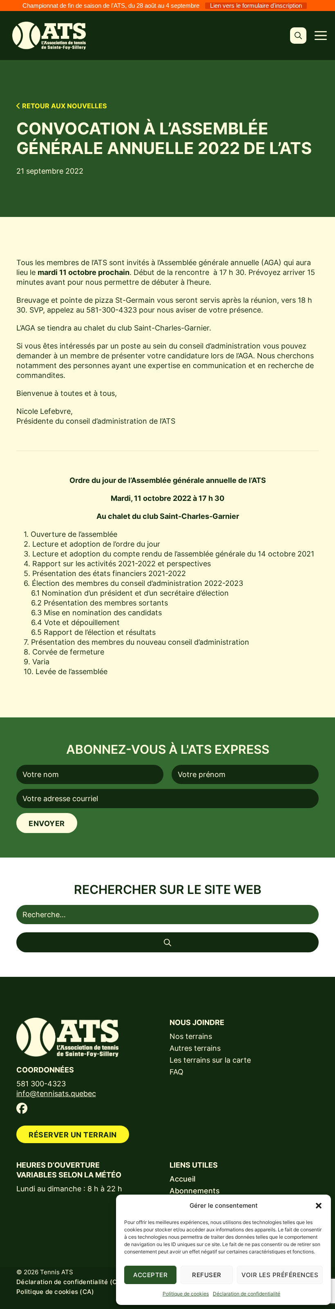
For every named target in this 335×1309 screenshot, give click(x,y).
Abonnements (195, 1190)
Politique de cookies (186, 1294)
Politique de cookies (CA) (55, 1292)
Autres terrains (195, 1048)
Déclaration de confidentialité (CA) (70, 1282)
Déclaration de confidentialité (246, 1294)
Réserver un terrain (73, 1134)
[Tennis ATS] (49, 36)
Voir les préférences (279, 1275)
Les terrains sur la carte (210, 1060)
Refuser (206, 1275)
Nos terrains (191, 1036)
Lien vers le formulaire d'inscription (256, 5)
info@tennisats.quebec (56, 1093)
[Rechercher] (167, 942)
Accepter (150, 1275)
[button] (319, 1206)
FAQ (176, 1072)
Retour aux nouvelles (63, 106)
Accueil (182, 1179)
